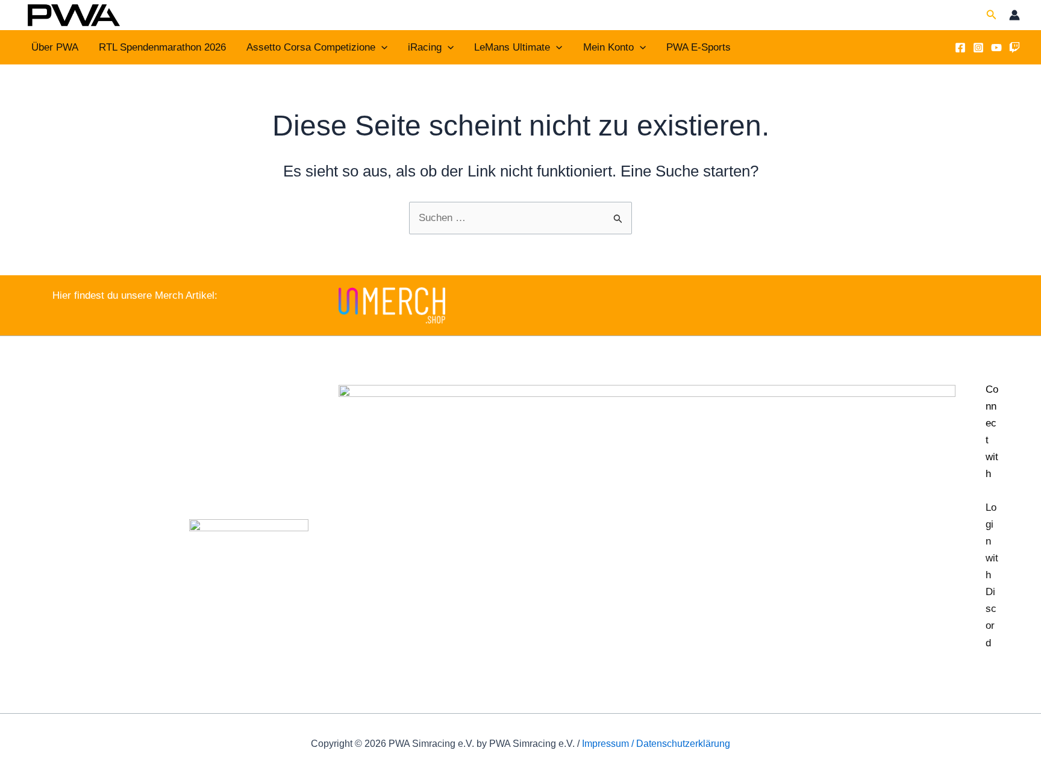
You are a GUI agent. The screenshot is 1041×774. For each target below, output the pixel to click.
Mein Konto (608, 47)
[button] (991, 15)
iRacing (425, 47)
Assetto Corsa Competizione (310, 47)
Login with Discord (992, 575)
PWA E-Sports (698, 47)
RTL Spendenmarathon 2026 (162, 47)
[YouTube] (996, 47)
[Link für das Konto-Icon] (1014, 15)
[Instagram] (978, 47)
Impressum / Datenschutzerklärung (656, 743)
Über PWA (54, 47)
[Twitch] (1014, 47)
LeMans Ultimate (512, 47)
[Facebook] (960, 47)
